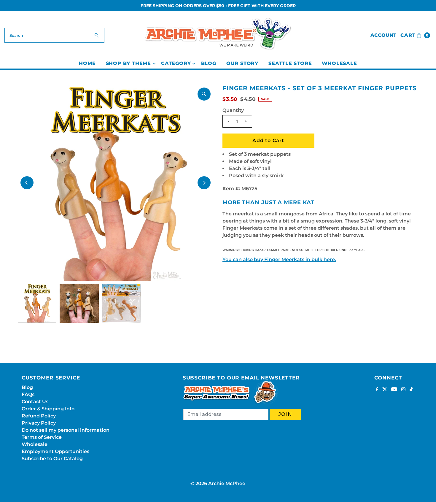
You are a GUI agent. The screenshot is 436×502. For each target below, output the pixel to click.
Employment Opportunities (55, 451)
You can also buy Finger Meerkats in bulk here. (279, 259)
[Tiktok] (411, 389)
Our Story (242, 63)
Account (383, 35)
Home (87, 63)
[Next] (204, 182)
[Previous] (27, 182)
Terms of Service (42, 437)
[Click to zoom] (204, 94)
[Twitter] (384, 389)
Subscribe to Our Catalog (52, 458)
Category (176, 63)
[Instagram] (403, 389)
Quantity (233, 110)
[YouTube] (394, 389)
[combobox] (54, 35)
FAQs (28, 394)
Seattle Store (290, 63)
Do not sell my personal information (65, 430)
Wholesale (339, 63)
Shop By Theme (128, 63)
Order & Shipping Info (48, 409)
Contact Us (35, 401)
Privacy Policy (39, 423)
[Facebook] (377, 389)
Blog (208, 63)
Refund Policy (39, 416)
